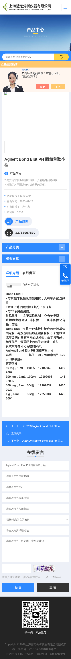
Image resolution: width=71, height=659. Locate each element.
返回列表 (16, 433)
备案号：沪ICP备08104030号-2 (37, 649)
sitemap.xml (57, 653)
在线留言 (29, 273)
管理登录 (41, 653)
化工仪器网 (26, 653)
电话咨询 (65, 280)
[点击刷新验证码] (44, 568)
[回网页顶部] (65, 267)
